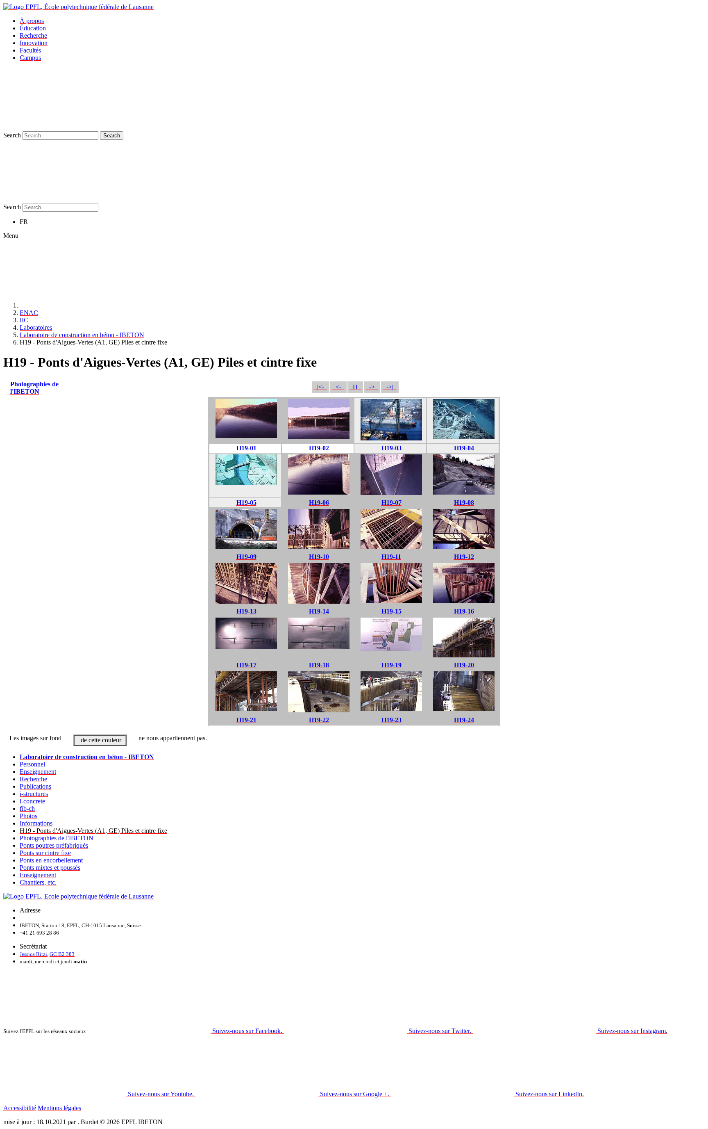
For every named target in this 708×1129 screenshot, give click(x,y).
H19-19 (391, 664)
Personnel (32, 764)
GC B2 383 (62, 954)
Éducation (33, 28)
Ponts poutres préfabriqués (54, 845)
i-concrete (32, 801)
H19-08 (464, 502)
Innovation (34, 42)
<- (338, 386)
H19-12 (464, 556)
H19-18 (319, 664)
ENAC (29, 312)
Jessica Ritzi (33, 954)
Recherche (33, 35)
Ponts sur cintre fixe (45, 852)
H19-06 (319, 502)
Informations (36, 823)
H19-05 (246, 502)
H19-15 (391, 611)
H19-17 (246, 664)
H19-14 (319, 611)
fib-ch (27, 808)
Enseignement (38, 771)
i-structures (34, 793)
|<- (320, 386)
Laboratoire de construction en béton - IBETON (82, 334)
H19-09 (246, 556)
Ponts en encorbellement (51, 860)
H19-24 (464, 719)
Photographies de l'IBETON (34, 388)
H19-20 (464, 664)
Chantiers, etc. (38, 882)
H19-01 (246, 448)
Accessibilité (19, 1107)
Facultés (30, 50)
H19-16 (464, 611)
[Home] (81, 305)
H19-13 (246, 611)
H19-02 (319, 448)
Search (12, 135)
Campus (30, 57)
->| (390, 386)
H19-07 (391, 502)
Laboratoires (36, 327)
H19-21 (246, 719)
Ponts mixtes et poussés (50, 867)
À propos (32, 20)
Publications (35, 786)
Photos (28, 815)
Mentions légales (59, 1107)
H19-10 (319, 556)
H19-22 (319, 719)
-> (372, 386)
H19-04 (464, 448)
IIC (24, 320)
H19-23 (391, 719)
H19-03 (391, 448)
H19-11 (391, 556)
